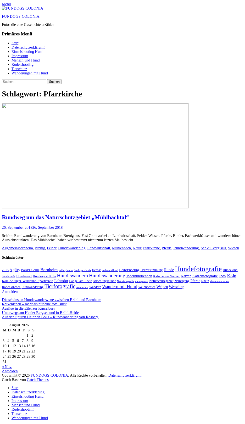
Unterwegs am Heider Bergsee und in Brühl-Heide (40, 313)
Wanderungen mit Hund (29, 73)
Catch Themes (38, 380)
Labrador (61, 281)
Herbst (96, 270)
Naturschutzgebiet (161, 281)
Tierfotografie (60, 286)
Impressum (19, 56)
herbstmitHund (110, 270)
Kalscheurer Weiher (166, 276)
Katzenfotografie (205, 276)
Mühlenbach (121, 248)
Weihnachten (147, 287)
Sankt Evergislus (213, 248)
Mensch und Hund (25, 60)
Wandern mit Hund (119, 286)
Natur (137, 248)
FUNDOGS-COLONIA (20, 16)
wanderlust (82, 287)
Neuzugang (181, 281)
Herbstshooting (129, 270)
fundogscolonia (82, 270)
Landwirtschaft (98, 248)
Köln (231, 275)
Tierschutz (19, 69)
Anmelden (10, 292)
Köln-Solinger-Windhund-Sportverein (27, 281)
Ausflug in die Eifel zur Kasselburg (28, 308)
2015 (5, 270)
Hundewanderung (71, 248)
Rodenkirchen (11, 287)
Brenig (40, 248)
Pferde (167, 248)
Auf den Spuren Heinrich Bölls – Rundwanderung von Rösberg (50, 317)
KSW (222, 276)
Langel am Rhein (80, 281)
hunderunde (8, 276)
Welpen (162, 287)
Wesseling (176, 287)
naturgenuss (141, 281)
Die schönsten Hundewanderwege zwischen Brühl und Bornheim (51, 300)
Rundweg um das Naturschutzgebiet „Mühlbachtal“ (65, 217)
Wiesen (233, 248)
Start (14, 43)
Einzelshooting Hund (27, 52)
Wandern (95, 287)
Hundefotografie (198, 269)
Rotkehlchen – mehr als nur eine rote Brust (34, 304)
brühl (62, 270)
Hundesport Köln (44, 276)
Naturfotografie (125, 281)
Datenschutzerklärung (28, 47)
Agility (15, 270)
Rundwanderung (186, 248)
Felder (51, 248)
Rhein (205, 281)
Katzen (186, 276)
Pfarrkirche (151, 248)
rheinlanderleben (219, 281)
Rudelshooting (22, 64)
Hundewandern (72, 276)
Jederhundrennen (139, 276)
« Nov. (7, 367)
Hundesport (24, 276)
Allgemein (10, 248)
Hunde (169, 270)
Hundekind (230, 270)
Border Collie (30, 270)
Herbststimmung (151, 270)
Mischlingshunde (104, 281)
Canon (69, 270)
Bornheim (25, 248)
